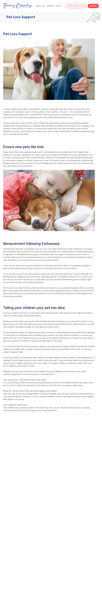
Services (50, 6)
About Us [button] (40, 6)
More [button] (58, 6)
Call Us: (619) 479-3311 (75, 6)
